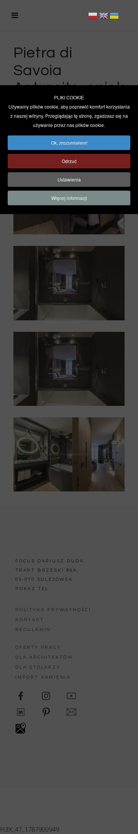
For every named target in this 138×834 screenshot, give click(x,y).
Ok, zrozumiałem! (69, 142)
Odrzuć (69, 161)
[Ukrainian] (114, 17)
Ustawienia (69, 179)
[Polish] (92, 17)
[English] (103, 17)
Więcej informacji (69, 197)
